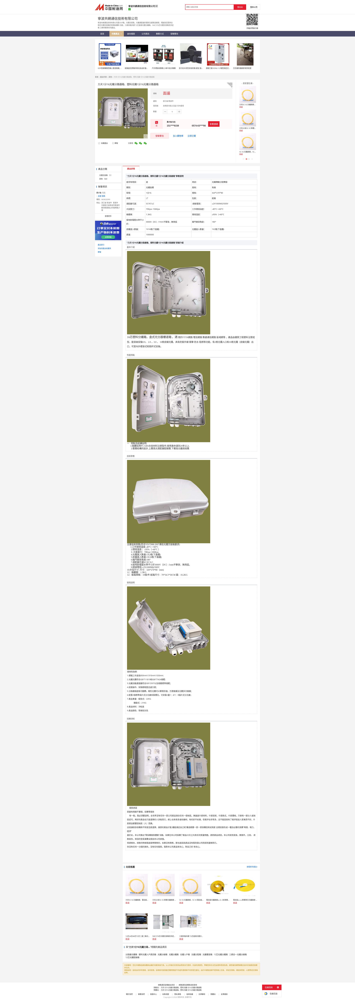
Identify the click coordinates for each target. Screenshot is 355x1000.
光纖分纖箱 (174, 954)
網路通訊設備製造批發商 (188, 985)
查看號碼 (214, 124)
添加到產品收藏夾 (104, 248)
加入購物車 (178, 135)
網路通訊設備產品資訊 (166, 985)
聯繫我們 (141, 994)
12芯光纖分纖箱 (221, 954)
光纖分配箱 (196, 954)
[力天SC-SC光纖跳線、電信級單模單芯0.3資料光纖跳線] (247, 94)
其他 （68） (103, 179)
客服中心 (153, 994)
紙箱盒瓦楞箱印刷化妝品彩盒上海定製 (139, 68)
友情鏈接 (224, 994)
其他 (110, 77)
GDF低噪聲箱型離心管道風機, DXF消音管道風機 (115, 68)
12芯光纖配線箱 (132, 957)
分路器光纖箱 (131, 954)
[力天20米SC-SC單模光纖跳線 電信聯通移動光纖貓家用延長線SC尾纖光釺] (247, 118)
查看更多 (108, 216)
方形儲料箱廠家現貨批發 (242, 68)
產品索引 (101, 245)
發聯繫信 (159, 135)
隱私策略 (177, 994)
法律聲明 (201, 994)
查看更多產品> (252, 867)
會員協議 (189, 994)
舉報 (116, 143)
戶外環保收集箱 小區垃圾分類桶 (164, 68)
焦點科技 (181, 997)
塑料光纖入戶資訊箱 (147, 954)
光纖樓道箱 (207, 954)
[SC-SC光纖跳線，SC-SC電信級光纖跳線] (247, 141)
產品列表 (103, 77)
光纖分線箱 (162, 954)
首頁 (96, 77)
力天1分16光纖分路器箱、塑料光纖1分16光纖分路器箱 (181, 987)
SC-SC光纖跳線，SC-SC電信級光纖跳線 (254, 152)
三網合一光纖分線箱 (238, 954)
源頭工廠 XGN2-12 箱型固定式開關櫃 (220, 68)
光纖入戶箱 (185, 954)
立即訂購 (191, 135)
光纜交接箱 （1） (105, 175)
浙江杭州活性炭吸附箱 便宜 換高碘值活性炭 (195, 68)
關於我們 (129, 994)
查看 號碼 (101, 196)
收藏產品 (104, 143)
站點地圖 (165, 994)
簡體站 (213, 994)
